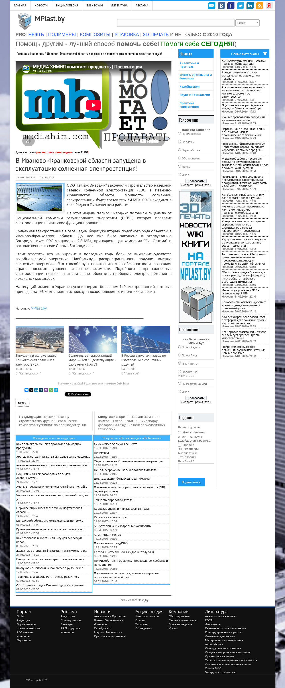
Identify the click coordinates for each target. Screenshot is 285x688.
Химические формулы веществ (115, 444)
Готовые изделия (180, 624)
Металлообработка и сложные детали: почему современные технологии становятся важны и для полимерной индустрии (245, 163)
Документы (213, 624)
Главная (22, 53)
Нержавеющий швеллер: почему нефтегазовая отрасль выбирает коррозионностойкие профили (243, 147)
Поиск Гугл (189, 355)
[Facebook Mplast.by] (230, 6)
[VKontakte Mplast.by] (221, 6)
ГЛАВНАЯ (20, 5)
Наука (186, 167)
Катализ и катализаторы (110, 517)
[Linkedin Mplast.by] (250, 6)
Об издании (143, 628)
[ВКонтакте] (26, 390)
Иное (185, 175)
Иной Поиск (190, 364)
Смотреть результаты (196, 185)
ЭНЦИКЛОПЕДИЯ (67, 5)
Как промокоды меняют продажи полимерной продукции (243, 62)
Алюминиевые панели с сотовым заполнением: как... (53, 465)
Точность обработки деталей (114, 500)
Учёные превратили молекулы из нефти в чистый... (51, 487)
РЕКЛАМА (142, 5)
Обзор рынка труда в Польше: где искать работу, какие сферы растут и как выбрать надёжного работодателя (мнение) (244, 277)
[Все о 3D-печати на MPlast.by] (196, 256)
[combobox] (247, 22)
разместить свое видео (54, 152)
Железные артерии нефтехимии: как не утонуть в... (51, 551)
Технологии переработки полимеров (231, 660)
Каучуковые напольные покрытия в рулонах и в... (50, 568)
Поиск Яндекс (191, 347)
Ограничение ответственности (28, 626)
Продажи (188, 142)
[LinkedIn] (36, 390)
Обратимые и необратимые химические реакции (128, 461)
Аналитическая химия (220, 616)
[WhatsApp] (51, 390)
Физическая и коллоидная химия (228, 664)
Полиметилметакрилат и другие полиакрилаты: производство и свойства (127, 575)
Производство (191, 134)
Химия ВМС (213, 668)
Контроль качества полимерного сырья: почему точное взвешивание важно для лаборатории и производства (243, 226)
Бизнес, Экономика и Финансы (195, 76)
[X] (31, 390)
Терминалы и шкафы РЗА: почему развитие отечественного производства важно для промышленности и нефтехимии (244, 259)
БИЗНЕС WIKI (94, 5)
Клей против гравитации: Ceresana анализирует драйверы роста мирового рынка (244, 335)
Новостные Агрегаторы (187, 373)
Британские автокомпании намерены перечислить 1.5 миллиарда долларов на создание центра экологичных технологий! (131, 422)
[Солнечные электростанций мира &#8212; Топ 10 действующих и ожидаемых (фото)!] (93, 339)
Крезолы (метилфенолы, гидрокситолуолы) (124, 552)
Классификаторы (147, 616)
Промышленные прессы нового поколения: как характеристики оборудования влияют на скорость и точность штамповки (244, 181)
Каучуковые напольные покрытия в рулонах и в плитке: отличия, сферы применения (244, 242)
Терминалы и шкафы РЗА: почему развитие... (47, 577)
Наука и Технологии (194, 95)
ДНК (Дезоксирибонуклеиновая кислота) (122, 479)
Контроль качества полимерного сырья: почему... (51, 559)
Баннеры (67, 624)
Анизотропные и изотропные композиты (122, 526)
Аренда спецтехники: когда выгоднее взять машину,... (53, 457)
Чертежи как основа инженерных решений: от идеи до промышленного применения (243, 132)
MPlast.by (50, 18)
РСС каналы (25, 632)
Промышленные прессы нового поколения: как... (50, 529)
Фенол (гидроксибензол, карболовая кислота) (125, 470)
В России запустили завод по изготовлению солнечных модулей (143, 359)
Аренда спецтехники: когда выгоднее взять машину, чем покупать (241, 75)
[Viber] (46, 390)
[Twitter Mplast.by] (240, 6)
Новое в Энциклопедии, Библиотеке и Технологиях (188, 451)
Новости (41, 5)
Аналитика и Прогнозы (189, 64)
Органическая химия (219, 656)
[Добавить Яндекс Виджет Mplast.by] (269, 6)
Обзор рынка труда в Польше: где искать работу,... (51, 585)
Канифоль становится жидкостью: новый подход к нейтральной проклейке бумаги (244, 305)
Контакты (23, 636)
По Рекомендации (194, 384)
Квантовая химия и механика (225, 628)
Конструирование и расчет (223, 632)
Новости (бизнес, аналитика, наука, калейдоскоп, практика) (194, 436)
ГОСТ (208, 620)
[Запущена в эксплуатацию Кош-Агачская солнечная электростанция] (40, 339)
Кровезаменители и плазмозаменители (121, 509)
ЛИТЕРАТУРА (119, 5)
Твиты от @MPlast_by (134, 600)
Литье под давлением (220, 636)
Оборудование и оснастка (223, 648)
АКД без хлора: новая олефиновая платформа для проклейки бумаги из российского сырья (244, 320)
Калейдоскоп (189, 86)
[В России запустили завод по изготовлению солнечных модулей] (145, 339)
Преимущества (71, 620)
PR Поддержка (70, 628)
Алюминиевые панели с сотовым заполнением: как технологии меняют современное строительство (243, 92)
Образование (191, 158)
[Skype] (56, 390)
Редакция (23, 620)
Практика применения (189, 105)
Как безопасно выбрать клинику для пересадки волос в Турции (243, 196)
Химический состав (107, 535)
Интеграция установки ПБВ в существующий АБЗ (240, 291)
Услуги (173, 628)
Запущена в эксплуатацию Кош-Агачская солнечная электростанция (36, 359)
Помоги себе (197, 43)
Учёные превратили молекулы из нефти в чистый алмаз (243, 118)
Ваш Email (186, 461)
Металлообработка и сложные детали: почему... (49, 521)
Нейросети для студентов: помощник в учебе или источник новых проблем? (243, 350)
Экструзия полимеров (220, 672)
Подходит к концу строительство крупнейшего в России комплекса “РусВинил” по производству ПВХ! (53, 420)
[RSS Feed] (259, 6)
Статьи (140, 620)
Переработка (191, 150)
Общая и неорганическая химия (227, 652)
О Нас (21, 616)
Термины (141, 624)
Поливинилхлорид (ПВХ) (111, 543)
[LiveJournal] (41, 390)
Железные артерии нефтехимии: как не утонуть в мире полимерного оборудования (243, 209)
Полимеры (101, 453)
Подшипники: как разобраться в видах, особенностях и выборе (243, 106)
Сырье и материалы (183, 620)
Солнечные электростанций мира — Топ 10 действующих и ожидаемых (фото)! (92, 359)
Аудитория (68, 616)
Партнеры (24, 640)
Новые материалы (245, 54)
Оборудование (179, 616)
